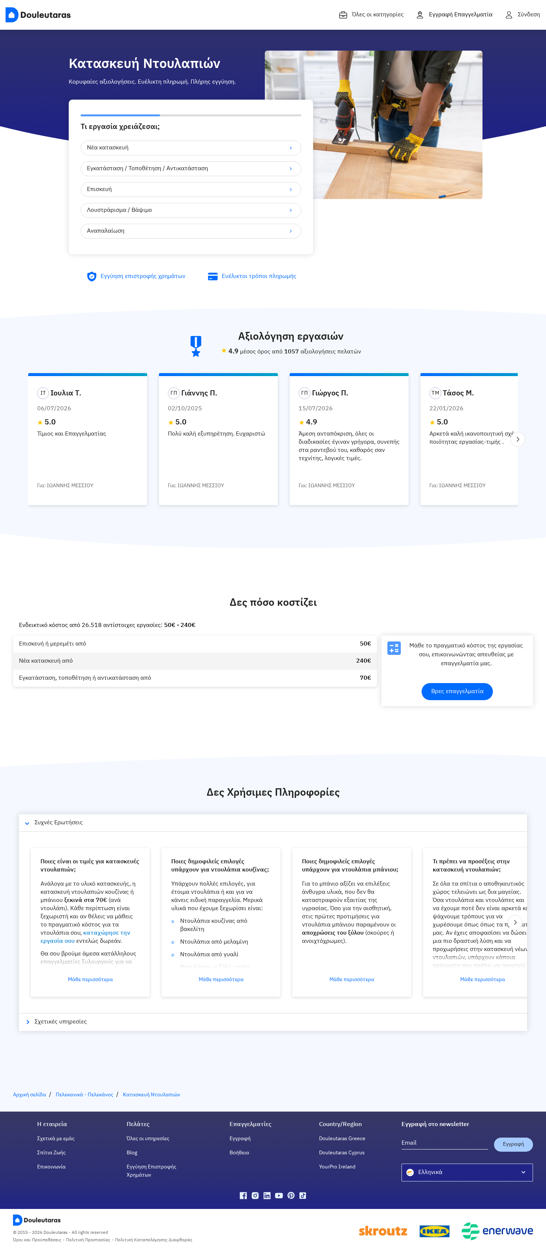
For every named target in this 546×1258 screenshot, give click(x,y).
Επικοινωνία (51, 1167)
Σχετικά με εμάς (56, 1138)
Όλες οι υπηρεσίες (148, 1138)
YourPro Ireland (337, 1167)
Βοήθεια (239, 1152)
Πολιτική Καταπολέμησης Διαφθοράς (153, 1240)
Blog (132, 1152)
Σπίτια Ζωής (51, 1152)
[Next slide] (517, 439)
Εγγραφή (240, 1138)
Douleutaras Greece (342, 1138)
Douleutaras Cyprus (342, 1152)
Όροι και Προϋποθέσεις (37, 1240)
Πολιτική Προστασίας (88, 1240)
